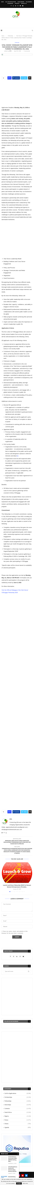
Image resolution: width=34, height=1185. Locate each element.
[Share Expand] (29, 78)
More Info (25, 1183)
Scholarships (21, 1)
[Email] (22, 5)
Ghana (17, 1123)
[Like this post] (10, 78)
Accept (19, 1183)
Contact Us (24, 3)
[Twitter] (13, 5)
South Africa (17, 1112)
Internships (10, 3)
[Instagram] (17, 5)
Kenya (17, 1120)
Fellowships (29, 1)
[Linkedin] (15, 5)
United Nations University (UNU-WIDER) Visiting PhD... (12, 1159)
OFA (10, 51)
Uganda (17, 1127)
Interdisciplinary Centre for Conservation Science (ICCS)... (12, 1169)
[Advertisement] (17, 23)
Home (2, 1)
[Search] (32, 30)
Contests (17, 3)
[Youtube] (20, 5)
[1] (17, 456)
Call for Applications (10, 1)
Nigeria (17, 1116)
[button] (3, 877)
